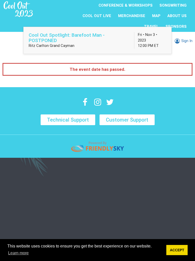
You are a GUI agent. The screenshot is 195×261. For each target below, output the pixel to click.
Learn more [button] (18, 253)
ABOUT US (177, 16)
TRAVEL (151, 26)
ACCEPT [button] (177, 250)
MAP (156, 16)
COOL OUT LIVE (97, 16)
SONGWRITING (173, 5)
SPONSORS (176, 26)
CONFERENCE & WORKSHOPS (126, 5)
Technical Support (68, 120)
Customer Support (127, 120)
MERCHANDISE (131, 16)
